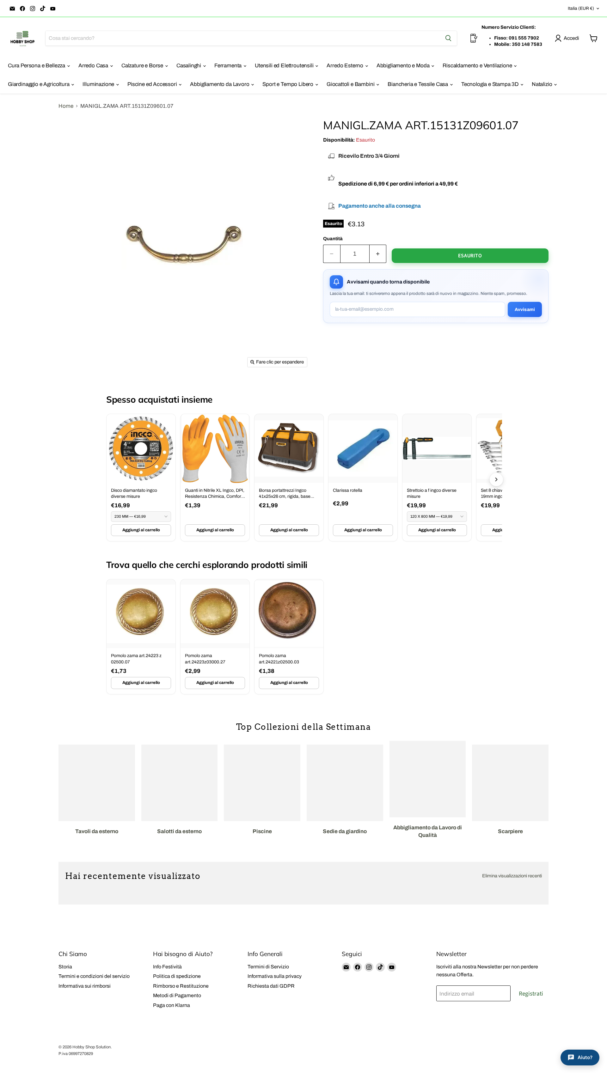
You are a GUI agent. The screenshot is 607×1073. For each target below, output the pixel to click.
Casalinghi (189, 66)
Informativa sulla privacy (275, 976)
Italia (581, 8)
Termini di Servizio (268, 966)
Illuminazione (99, 84)
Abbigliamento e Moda (404, 66)
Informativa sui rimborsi (84, 986)
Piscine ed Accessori (152, 84)
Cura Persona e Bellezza (37, 66)
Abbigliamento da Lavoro (220, 84)
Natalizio (542, 84)
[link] (141, 478)
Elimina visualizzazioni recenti (512, 875)
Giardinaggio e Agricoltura (39, 84)
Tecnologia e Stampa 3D (490, 84)
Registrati (531, 993)
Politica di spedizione (177, 976)
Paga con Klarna (171, 1005)
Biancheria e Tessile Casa (418, 84)
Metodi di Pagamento (177, 995)
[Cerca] (448, 38)
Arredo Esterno (345, 66)
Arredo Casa (93, 66)
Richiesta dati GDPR (271, 986)
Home (65, 106)
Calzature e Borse (142, 66)
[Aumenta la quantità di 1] (378, 254)
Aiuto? (585, 1057)
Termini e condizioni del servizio (94, 976)
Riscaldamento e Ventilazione (478, 66)
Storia (65, 966)
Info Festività (167, 966)
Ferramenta (228, 66)
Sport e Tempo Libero (288, 84)
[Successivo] (496, 479)
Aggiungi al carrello (141, 530)
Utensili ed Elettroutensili (285, 66)
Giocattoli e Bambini (351, 84)
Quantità (333, 238)
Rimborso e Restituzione (181, 986)
